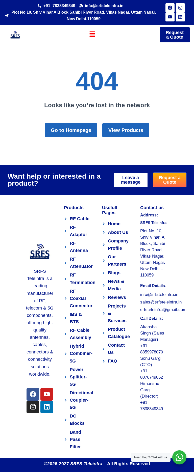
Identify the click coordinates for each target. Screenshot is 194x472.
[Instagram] (180, 7)
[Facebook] (170, 7)
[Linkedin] (180, 16)
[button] (92, 34)
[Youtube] (170, 16)
